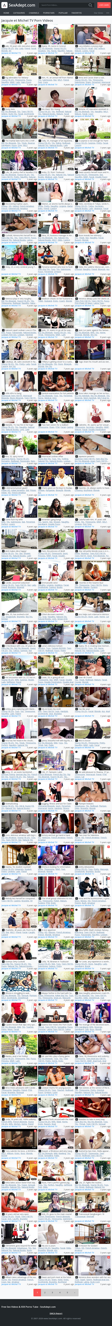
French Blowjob (45, 774)
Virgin (90, 48)
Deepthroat (23, 997)
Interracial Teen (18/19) (11, 395)
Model (31, 679)
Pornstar (42, 1029)
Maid (59, 1121)
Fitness (66, 808)
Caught (31, 932)
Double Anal (68, 682)
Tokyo (91, 206)
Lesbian (20, 334)
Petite (77, 553)
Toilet (40, 301)
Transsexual (80, 1216)
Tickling (65, 458)
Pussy (28, 80)
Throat (41, 1027)
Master (86, 587)
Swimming (67, 1218)
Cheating (78, 490)
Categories (19, 13)
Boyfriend (88, 490)
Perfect (4, 524)
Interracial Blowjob (46, 806)
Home (6, 13)
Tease (24, 1185)
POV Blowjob (99, 555)
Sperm (45, 522)
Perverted (96, 82)
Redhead (60, 111)
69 (31, 900)
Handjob (29, 334)
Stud (3, 269)
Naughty (61, 50)
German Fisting (8, 774)
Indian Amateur (18, 490)
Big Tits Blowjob (45, 48)
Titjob (24, 143)
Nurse (53, 50)
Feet (40, 82)
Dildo (60, 240)
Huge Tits (12, 113)
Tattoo (16, 650)
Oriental (78, 269)
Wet (3, 332)
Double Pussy (101, 177)
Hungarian (50, 490)
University (19, 869)
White (40, 206)
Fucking (94, 587)
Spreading (62, 1027)
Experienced (13, 208)
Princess (41, 555)
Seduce (101, 48)
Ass (108, 269)
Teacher (29, 1027)
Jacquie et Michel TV (11, 53)
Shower (57, 522)
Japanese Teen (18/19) (85, 458)
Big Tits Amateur (8, 837)
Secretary (99, 206)
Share (88, 82)
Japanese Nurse (8, 458)
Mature (78, 50)
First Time (87, 524)
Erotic (55, 301)
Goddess (58, 585)
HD (10, 206)
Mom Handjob (89, 398)
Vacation (42, 50)
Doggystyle (29, 113)
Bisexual (20, 1092)
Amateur (24, 208)
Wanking (62, 1153)
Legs (22, 429)
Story (77, 900)
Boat (54, 1124)
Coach (62, 301)
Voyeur (4, 206)
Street (81, 1187)
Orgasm (57, 271)
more (109, 13)
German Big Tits (23, 774)
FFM (57, 427)
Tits (48, 50)
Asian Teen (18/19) (98, 461)
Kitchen (17, 1124)
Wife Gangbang (81, 1027)
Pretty (99, 143)
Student (28, 869)
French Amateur (27, 206)
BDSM (4, 1155)
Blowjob (101, 269)
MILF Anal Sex (103, 398)
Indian (4, 492)
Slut (55, 80)
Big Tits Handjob (82, 395)
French (4, 208)
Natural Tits (43, 145)
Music (10, 1029)
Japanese (98, 208)
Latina (68, 1029)
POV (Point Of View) (83, 303)
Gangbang (42, 524)
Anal (108, 711)
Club (102, 997)
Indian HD (5, 490)
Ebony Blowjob (16, 398)
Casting (78, 145)
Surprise (91, 143)
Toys (53, 269)
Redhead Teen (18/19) (92, 1155)
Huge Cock (95, 1282)
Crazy (45, 82)
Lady (21, 48)
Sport (65, 553)
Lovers (85, 50)
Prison (33, 490)
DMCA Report (56, 1313)
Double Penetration (97, 429)
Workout (85, 553)
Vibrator (41, 648)
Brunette (12, 587)
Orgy (20, 145)
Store (60, 364)
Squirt (82, 1279)
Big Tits (94, 334)
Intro (54, 398)
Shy (16, 48)
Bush (84, 903)
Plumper (102, 806)
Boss (92, 1029)
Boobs (60, 587)
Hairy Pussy (26, 82)
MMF (12, 82)
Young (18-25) (7, 48)
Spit (46, 745)
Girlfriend (11, 682)
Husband (48, 301)
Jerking (4, 113)
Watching (79, 932)
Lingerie (62, 206)
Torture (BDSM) (58, 648)
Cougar (78, 682)
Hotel (60, 1279)
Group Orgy (62, 619)
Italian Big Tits (61, 995)
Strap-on (57, 997)
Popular (63, 13)
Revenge (78, 398)
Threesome (20, 80)
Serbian (41, 490)
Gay (76, 364)
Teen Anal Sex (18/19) (95, 1058)
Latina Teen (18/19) (55, 1029)
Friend (27, 48)
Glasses (51, 932)
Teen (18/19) (27, 111)
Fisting (18, 713)
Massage (104, 869)
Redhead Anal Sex (101, 1279)
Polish (56, 900)
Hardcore (46, 837)
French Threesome (46, 1216)
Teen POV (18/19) (82, 301)
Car (107, 616)
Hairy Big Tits (7, 237)
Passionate (17, 332)
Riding (58, 143)
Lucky (55, 1092)
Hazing (16, 206)
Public (51, 745)
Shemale (90, 1216)
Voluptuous (80, 806)
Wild (55, 743)
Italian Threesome (46, 995)
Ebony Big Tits (44, 458)
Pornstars (48, 13)
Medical (48, 177)
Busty (29, 1250)
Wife (92, 332)
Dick (51, 713)
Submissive (47, 80)
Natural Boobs (48, 113)
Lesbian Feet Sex (8, 334)
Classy (77, 776)
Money (83, 900)
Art (10, 50)
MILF (60, 80)
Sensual (24, 995)
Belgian (4, 619)
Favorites (77, 13)
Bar (9, 1282)
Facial (33, 48)
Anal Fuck (97, 1061)
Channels (34, 13)
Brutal (87, 966)
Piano (3, 1029)
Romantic (5, 461)
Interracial (105, 82)
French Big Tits (59, 774)
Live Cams (104, 5)
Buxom (78, 240)
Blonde (4, 50)
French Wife (6, 1121)
